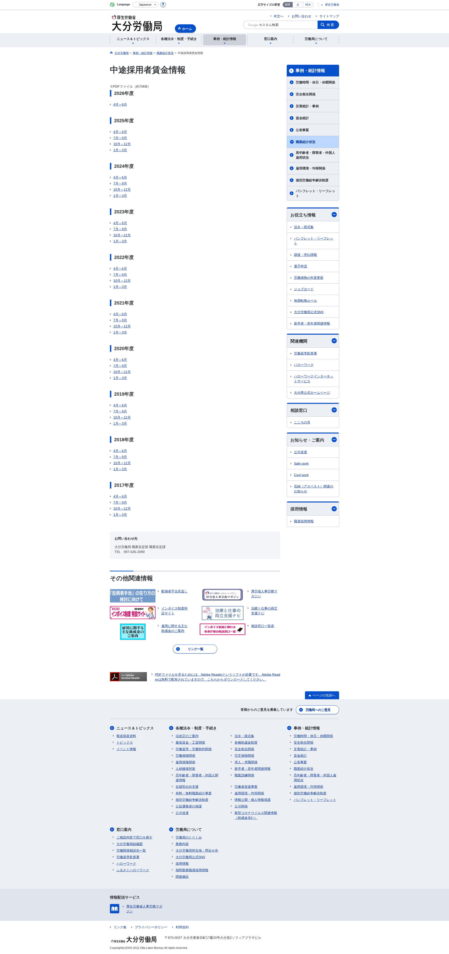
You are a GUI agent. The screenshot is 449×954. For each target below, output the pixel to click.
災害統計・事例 (307, 106)
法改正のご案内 (187, 736)
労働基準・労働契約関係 (194, 749)
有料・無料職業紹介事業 (194, 793)
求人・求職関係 (246, 762)
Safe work (301, 463)
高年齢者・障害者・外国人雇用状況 (315, 155)
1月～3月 (120, 150)
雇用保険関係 (185, 762)
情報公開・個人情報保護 (253, 800)
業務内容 (182, 844)
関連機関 (298, 341)
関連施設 (182, 877)
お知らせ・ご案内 (307, 440)
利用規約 (182, 927)
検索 (331, 25)
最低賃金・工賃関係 (190, 742)
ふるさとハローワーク (132, 870)
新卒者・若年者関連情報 (312, 323)
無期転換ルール (305, 300)
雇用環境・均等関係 (310, 168)
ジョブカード (304, 289)
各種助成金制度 (246, 742)
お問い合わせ (301, 16)
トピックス (124, 742)
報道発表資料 (126, 736)
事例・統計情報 (310, 70)
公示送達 (300, 452)
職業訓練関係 (244, 775)
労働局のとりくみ (189, 837)
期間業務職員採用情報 (192, 870)
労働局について (189, 830)
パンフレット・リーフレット (315, 193)
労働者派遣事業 (246, 787)
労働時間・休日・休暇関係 (315, 82)
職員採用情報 (304, 521)
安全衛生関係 (305, 94)
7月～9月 (120, 138)
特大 (308, 4)
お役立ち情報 (303, 215)
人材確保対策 (185, 769)
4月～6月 (120, 104)
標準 (287, 4)
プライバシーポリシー (151, 927)
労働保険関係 (185, 755)
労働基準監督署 (305, 353)
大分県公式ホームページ (312, 393)
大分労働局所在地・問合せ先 (197, 850)
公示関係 (241, 806)
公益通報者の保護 (189, 806)
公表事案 (302, 130)
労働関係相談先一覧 (131, 850)
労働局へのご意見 (318, 710)
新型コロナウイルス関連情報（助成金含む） (256, 815)
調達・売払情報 (305, 255)
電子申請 (300, 266)
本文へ (278, 16)
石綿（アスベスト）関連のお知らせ (313, 488)
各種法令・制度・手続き (196, 728)
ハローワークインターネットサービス (313, 378)
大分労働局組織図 (129, 844)
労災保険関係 (244, 755)
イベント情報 (126, 749)
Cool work (301, 475)
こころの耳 (302, 422)
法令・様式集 (304, 227)
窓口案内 (123, 830)
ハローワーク (304, 365)
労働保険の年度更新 (308, 278)
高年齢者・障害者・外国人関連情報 (197, 777)
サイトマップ (329, 16)
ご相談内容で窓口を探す (134, 837)
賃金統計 (302, 118)
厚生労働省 (332, 4)
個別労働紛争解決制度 (312, 180)
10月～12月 (122, 144)
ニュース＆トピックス (135, 728)
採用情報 (298, 509)
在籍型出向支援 (187, 787)
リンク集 (120, 927)
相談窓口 (298, 410)
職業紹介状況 (305, 142)
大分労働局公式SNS (308, 312)
